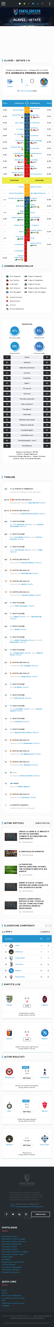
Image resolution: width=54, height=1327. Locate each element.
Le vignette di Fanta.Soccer (13, 1298)
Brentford (9, 1077)
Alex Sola (20, 206)
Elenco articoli (43, 823)
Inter (17, 945)
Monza (44, 1111)
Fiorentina (20, 977)
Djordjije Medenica (37, 193)
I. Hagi (21, 211)
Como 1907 (20, 958)
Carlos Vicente (26, 91)
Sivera (21, 187)
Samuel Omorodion (19, 256)
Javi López (19, 123)
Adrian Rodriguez (16, 193)
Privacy (48, 1316)
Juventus (19, 964)
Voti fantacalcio (9, 1264)
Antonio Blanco (17, 147)
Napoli (18, 970)
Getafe (44, 86)
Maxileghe (6, 1259)
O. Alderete (35, 123)
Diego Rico (34, 115)
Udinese (19, 951)
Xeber (21, 231)
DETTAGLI (27, 1078)
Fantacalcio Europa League (13, 1254)
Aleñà (32, 205)
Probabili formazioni (11, 1272)
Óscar (32, 212)
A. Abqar (20, 129)
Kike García (19, 160)
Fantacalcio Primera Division (14, 1241)
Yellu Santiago (36, 140)
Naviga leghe (7, 1257)
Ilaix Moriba (35, 217)
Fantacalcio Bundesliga (11, 1244)
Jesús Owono (18, 110)
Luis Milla (34, 160)
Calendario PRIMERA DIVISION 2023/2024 (31, 24)
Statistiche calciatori (11, 1269)
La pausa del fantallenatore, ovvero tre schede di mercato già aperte (33, 868)
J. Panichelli (19, 251)
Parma (9, 1005)
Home (7, 24)
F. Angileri (34, 225)
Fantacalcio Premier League (13, 1239)
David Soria (35, 108)
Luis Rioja (20, 237)
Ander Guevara (18, 217)
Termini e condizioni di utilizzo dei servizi (27, 1318)
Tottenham (44, 1077)
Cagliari (44, 1005)
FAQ (3, 1300)
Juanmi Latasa (36, 230)
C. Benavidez (18, 153)
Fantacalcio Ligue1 (9, 1246)
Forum (4, 1293)
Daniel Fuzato (36, 187)
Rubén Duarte (18, 115)
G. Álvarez (34, 135)
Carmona (34, 128)
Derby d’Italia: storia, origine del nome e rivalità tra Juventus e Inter (33, 885)
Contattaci (40, 1214)
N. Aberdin (34, 148)
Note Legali (38, 1316)
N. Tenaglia (19, 134)
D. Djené (33, 198)
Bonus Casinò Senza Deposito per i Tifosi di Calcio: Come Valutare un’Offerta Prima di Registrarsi (31, 903)
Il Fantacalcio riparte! (31, 851)
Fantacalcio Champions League (15, 1252)
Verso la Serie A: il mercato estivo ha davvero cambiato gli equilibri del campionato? (34, 835)
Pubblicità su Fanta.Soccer (13, 1303)
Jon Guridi (19, 140)
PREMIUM (6, 1306)
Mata (32, 166)
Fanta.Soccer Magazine (11, 1295)
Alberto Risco (36, 243)
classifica (45, 932)
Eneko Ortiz (19, 225)
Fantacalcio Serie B (10, 1249)
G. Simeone (19, 166)
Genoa (9, 1038)
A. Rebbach (19, 244)
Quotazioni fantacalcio (12, 1267)
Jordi (32, 238)
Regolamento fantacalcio (13, 1262)
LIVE (27, 1006)
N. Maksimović (36, 153)
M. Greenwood (36, 174)
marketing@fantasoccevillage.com (29, 1207)
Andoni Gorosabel (16, 198)
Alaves (10, 86)
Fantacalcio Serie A (10, 1236)
